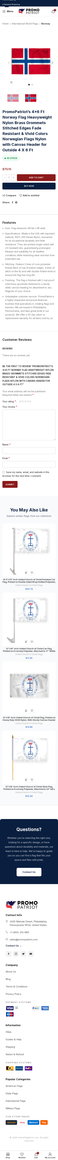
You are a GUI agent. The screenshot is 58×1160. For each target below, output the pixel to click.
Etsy (44, 1122)
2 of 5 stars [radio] (23, 401)
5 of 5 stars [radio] (30, 401)
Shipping (10, 1046)
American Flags (14, 1085)
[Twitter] (23, 954)
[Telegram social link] (16, 202)
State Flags (12, 1093)
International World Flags (25, 23)
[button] (26, 572)
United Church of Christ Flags (29, 585)
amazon (11, 1122)
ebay (22, 1122)
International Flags (16, 1100)
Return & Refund (15, 1054)
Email (6, 458)
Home (5, 23)
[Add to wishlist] (32, 572)
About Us (11, 971)
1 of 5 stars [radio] (20, 401)
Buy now (29, 186)
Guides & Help (13, 1039)
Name (6, 444)
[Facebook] (8, 954)
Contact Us (29, 872)
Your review (9, 406)
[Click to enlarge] (11, 82)
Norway (45, 23)
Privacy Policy (13, 994)
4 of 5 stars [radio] (27, 401)
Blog (8, 979)
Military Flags (13, 1108)
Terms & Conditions (16, 986)
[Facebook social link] (12, 202)
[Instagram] (16, 954)
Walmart (33, 1122)
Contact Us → (14, 945)
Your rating (9, 401)
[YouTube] (31, 954)
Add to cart (36, 177)
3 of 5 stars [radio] (25, 401)
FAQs (8, 1031)
